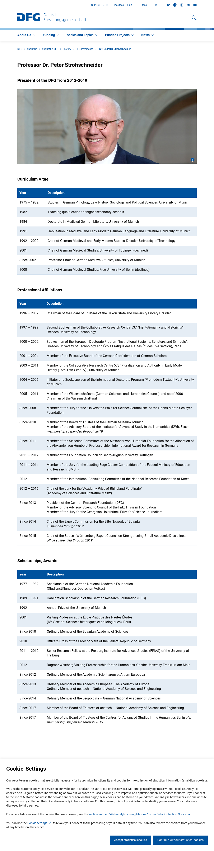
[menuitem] (26, 35)
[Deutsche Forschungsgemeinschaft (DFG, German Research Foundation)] (51, 18)
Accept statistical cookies (130, 840)
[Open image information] (192, 160)
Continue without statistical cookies (180, 840)
